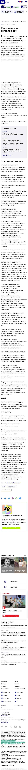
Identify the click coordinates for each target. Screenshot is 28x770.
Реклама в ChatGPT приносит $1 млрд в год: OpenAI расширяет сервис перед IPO (13, 648)
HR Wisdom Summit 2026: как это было (12, 611)
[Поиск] (22, 2)
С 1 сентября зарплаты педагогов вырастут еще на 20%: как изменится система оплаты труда (13, 656)
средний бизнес (6, 490)
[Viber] (12, 498)
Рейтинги (17, 686)
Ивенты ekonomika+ (20, 688)
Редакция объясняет (19, 701)
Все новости (7, 155)
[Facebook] (2, 498)
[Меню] (25, 2)
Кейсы (18, 695)
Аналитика (6, 698)
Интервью (19, 698)
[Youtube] (15, 726)
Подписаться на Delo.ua (11, 616)
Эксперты (5, 695)
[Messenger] (20, 498)
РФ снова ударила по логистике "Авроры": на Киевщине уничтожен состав (12, 151)
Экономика (4, 681)
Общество (3, 686)
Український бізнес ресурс (13, 482)
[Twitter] (8, 498)
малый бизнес (11, 486)
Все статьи (13, 587)
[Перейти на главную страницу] (2, 2)
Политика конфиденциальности (7, 708)
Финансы (3, 684)
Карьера (17, 684)
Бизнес (3, 25)
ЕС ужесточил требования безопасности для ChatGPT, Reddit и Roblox (13, 134)
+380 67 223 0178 (5, 714)
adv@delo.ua (4, 715)
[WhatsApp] (16, 498)
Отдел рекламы (19, 705)
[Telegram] (5, 498)
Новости (5, 131)
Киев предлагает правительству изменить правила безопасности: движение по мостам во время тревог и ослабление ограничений (13, 143)
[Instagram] (20, 726)
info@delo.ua (4, 722)
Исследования (7, 701)
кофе (3, 486)
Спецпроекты (4, 688)
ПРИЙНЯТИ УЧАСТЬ (11, 528)
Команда (3, 705)
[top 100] (7, 2)
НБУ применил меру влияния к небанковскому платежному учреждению (14, 663)
